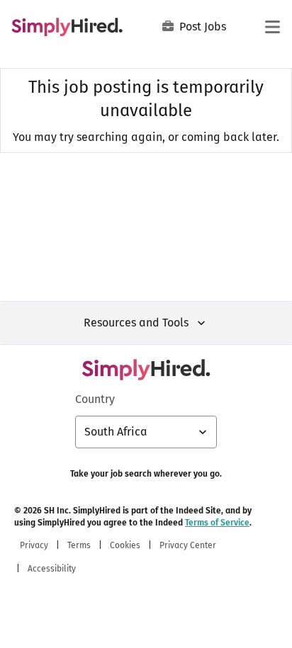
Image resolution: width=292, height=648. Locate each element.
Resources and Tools (136, 322)
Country (95, 399)
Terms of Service (217, 523)
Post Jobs (202, 26)
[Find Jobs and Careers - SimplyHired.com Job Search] (67, 27)
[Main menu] (272, 26)
